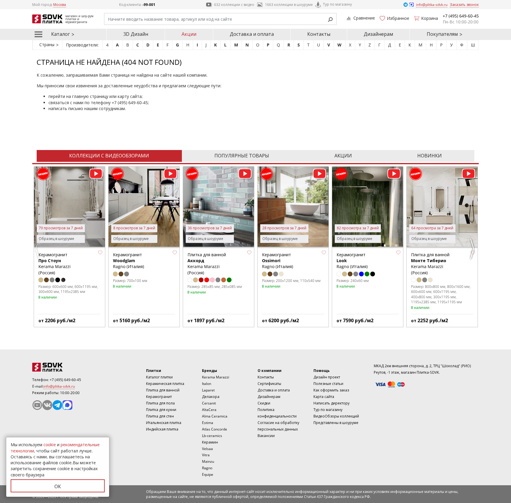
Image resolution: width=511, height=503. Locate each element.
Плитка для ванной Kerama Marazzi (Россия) (206, 263)
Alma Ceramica (214, 416)
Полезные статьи (328, 383)
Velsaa (207, 448)
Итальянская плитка (163, 422)
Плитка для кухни (161, 409)
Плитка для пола (160, 403)
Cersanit (209, 403)
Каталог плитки (159, 377)
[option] (69, 246)
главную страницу (90, 96)
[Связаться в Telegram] (406, 4)
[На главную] (64, 367)
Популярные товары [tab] (241, 155)
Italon (206, 383)
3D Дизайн (135, 34)
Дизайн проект (326, 377)
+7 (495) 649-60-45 (130, 102)
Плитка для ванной (163, 390)
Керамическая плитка (165, 383)
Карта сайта (323, 396)
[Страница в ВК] (47, 405)
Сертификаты (269, 383)
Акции (189, 34)
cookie (49, 444)
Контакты (318, 34)
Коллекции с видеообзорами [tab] (109, 155)
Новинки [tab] (429, 155)
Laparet (208, 390)
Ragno (207, 467)
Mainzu (208, 461)
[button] (100, 253)
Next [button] (472, 249)
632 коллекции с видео (234, 4)
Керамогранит (159, 396)
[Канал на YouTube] (37, 405)
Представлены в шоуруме (335, 422)
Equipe (207, 474)
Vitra (206, 454)
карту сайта (130, 96)
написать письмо (65, 108)
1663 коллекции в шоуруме (289, 4)
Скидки (264, 403)
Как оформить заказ (331, 390)
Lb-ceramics (212, 435)
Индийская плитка (162, 429)
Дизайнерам (378, 34)
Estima (207, 422)
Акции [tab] (343, 155)
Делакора (210, 396)
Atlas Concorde (214, 429)
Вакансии (266, 435)
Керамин (210, 442)
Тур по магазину (337, 4)
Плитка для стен (160, 416)
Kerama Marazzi (215, 377)
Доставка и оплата (252, 34)
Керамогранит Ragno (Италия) (128, 261)
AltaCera (209, 409)
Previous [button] (38, 249)
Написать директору (331, 403)
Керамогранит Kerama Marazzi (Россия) (54, 263)
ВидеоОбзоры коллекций (336, 416)
